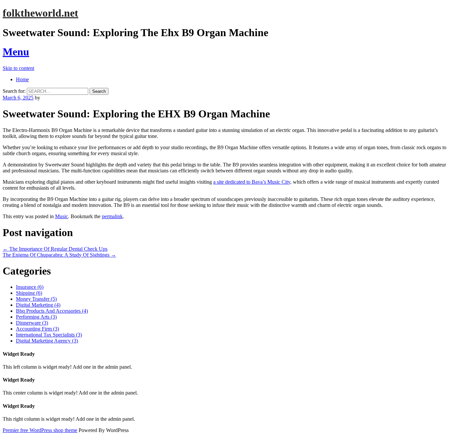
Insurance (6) (29, 287)
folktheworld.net (40, 13)
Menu (16, 52)
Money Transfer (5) (36, 299)
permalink (112, 216)
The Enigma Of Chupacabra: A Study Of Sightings (59, 255)
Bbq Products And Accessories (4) (52, 311)
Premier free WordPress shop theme (40, 430)
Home (22, 79)
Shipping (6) (29, 293)
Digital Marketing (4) (38, 305)
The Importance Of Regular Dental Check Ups (55, 249)
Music (61, 216)
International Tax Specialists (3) (49, 335)
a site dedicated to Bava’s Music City (251, 182)
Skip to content (18, 68)
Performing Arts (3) (36, 317)
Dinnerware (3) (32, 323)
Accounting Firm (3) (37, 329)
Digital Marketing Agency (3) (47, 340)
